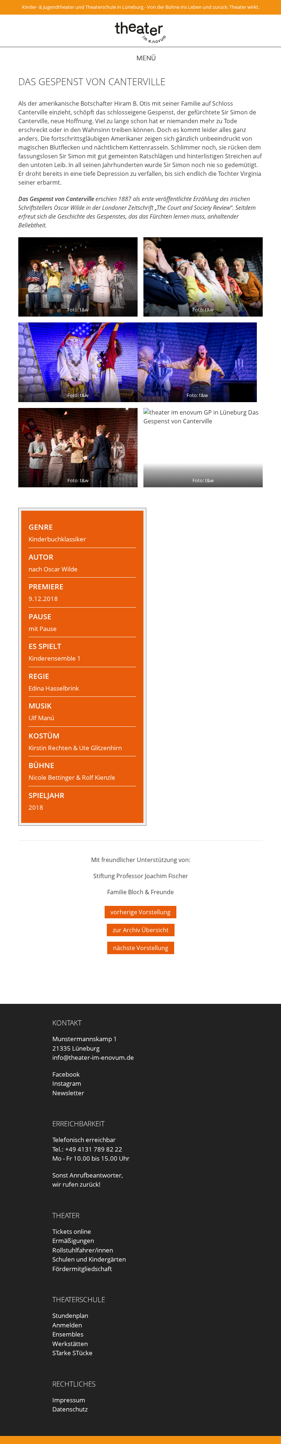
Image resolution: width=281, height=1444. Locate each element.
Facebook (66, 1074)
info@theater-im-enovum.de (93, 1057)
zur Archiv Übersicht (141, 930)
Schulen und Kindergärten (89, 1259)
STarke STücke (72, 1353)
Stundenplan (70, 1315)
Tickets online (71, 1231)
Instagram (66, 1083)
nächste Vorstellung (140, 948)
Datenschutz (70, 1409)
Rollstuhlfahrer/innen (82, 1250)
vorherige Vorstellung (140, 912)
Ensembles (67, 1334)
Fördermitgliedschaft (82, 1269)
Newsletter (68, 1093)
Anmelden (67, 1325)
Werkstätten (70, 1343)
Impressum (68, 1400)
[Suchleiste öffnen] (269, 58)
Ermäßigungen (73, 1240)
